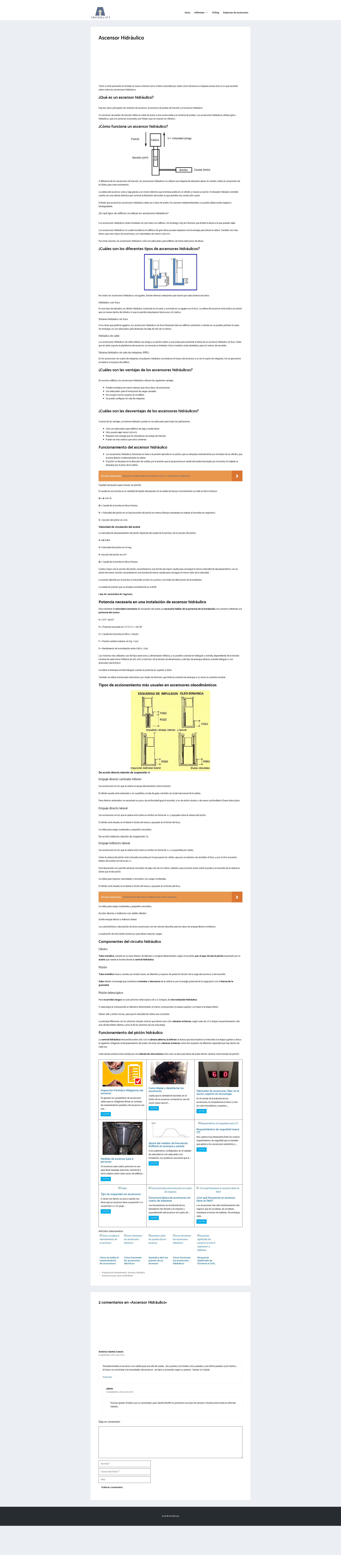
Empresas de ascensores (235, 13)
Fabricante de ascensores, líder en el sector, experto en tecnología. (217, 1092)
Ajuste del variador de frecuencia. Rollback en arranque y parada (168, 1144)
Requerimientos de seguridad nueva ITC (217, 1131)
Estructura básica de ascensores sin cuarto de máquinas (169, 1199)
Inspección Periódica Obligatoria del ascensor (122, 1092)
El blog (215, 13)
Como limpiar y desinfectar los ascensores (166, 1089)
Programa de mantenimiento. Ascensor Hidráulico (123, 1272)
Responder (107, 1377)
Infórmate (199, 13)
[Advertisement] (170, 64)
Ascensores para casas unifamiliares (117, 1276)
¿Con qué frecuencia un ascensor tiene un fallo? (215, 1199)
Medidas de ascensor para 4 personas (117, 1160)
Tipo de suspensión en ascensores (121, 1194)
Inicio (187, 13)
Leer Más (105, 1114)
